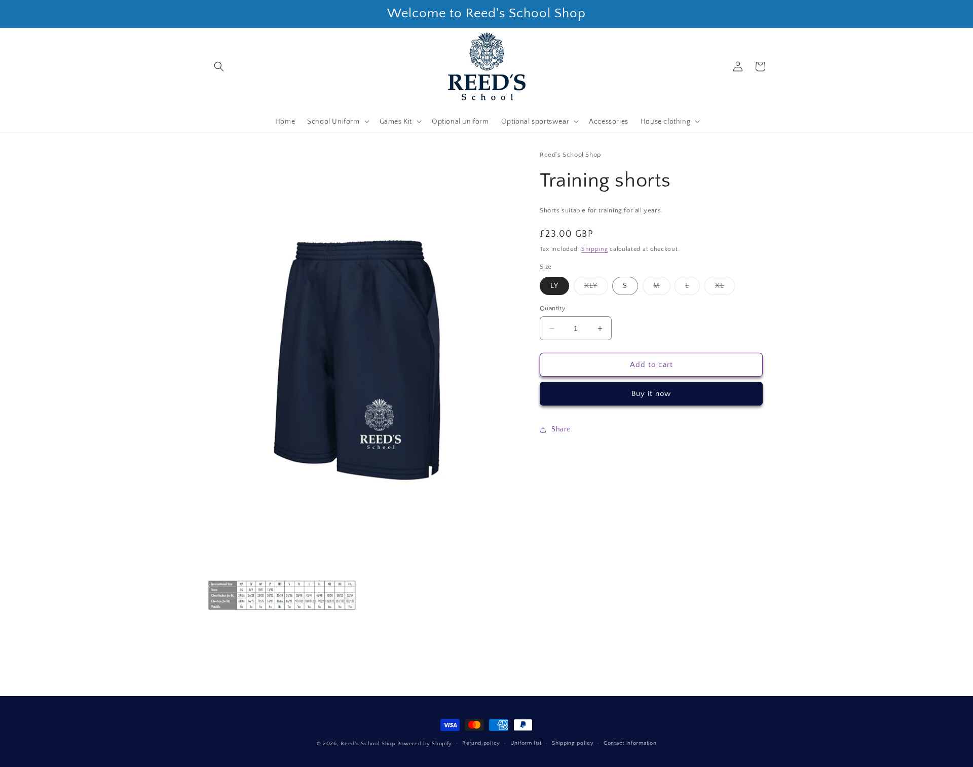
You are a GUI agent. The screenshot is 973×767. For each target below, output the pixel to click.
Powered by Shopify (425, 744)
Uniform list (526, 743)
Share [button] (561, 430)
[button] (219, 66)
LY (554, 286)
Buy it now (651, 394)
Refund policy (481, 743)
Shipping (594, 249)
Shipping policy (573, 743)
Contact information (630, 743)
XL (725, 288)
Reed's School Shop (368, 744)
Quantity (553, 308)
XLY (596, 288)
